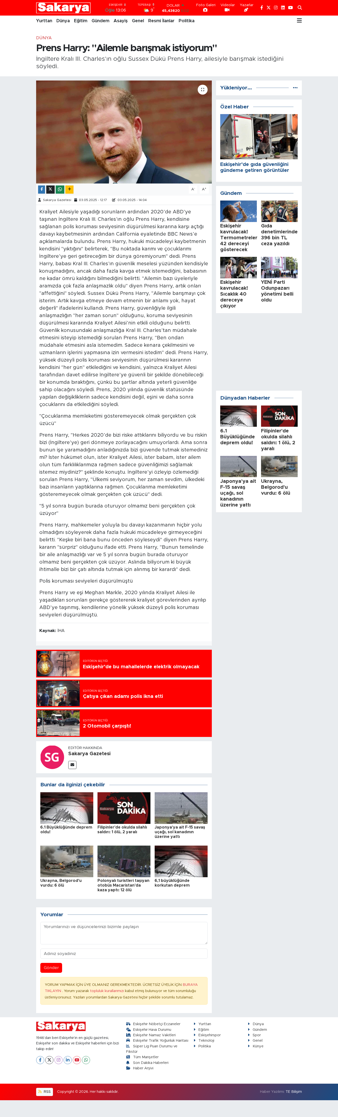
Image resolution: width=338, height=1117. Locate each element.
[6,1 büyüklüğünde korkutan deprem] (181, 861)
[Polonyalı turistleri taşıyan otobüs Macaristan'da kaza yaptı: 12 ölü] (123, 861)
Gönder (51, 968)
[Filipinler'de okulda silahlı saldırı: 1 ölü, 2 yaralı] (123, 808)
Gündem (100, 21)
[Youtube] (77, 1060)
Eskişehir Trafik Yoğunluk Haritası (160, 1040)
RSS (47, 1092)
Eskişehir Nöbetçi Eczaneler (156, 1024)
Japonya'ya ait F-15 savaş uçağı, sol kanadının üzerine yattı (180, 832)
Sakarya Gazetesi (57, 200)
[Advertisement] (259, 351)
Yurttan (44, 21)
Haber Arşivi (143, 1068)
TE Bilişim (294, 1092)
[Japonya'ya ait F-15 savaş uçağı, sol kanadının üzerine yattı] (181, 808)
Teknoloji (206, 1040)
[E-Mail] (72, 765)
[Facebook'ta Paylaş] (41, 189)
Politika (186, 21)
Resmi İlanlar (161, 21)
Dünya (63, 21)
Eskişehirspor (209, 1035)
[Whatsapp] (86, 1060)
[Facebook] (40, 1060)
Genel (138, 21)
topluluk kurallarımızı (107, 991)
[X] (49, 1060)
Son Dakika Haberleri (151, 1063)
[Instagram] (58, 1060)
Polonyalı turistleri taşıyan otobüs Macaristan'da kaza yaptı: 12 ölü (123, 885)
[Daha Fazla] (69, 189)
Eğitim (80, 21)
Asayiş (121, 21)
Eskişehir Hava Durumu (152, 1030)
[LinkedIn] (68, 1060)
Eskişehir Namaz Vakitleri (154, 1035)
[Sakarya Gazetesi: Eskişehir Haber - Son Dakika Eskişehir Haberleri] (63, 8)
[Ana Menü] (299, 21)
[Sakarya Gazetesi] (52, 757)
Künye (258, 1046)
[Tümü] (295, 88)
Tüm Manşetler (146, 1057)
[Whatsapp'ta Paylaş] (60, 189)
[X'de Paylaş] (50, 189)
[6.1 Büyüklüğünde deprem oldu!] (66, 808)
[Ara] (300, 8)
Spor (257, 1035)
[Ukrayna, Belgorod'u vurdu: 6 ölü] (66, 861)
